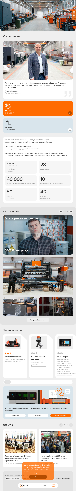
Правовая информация (63, 478)
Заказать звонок (53, 485)
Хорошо (38, 477)
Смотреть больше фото (38, 320)
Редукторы (34, 364)
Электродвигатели (37, 362)
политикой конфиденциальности (35, 473)
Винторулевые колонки (38, 366)
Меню (45, 485)
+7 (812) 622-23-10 (12, 478)
